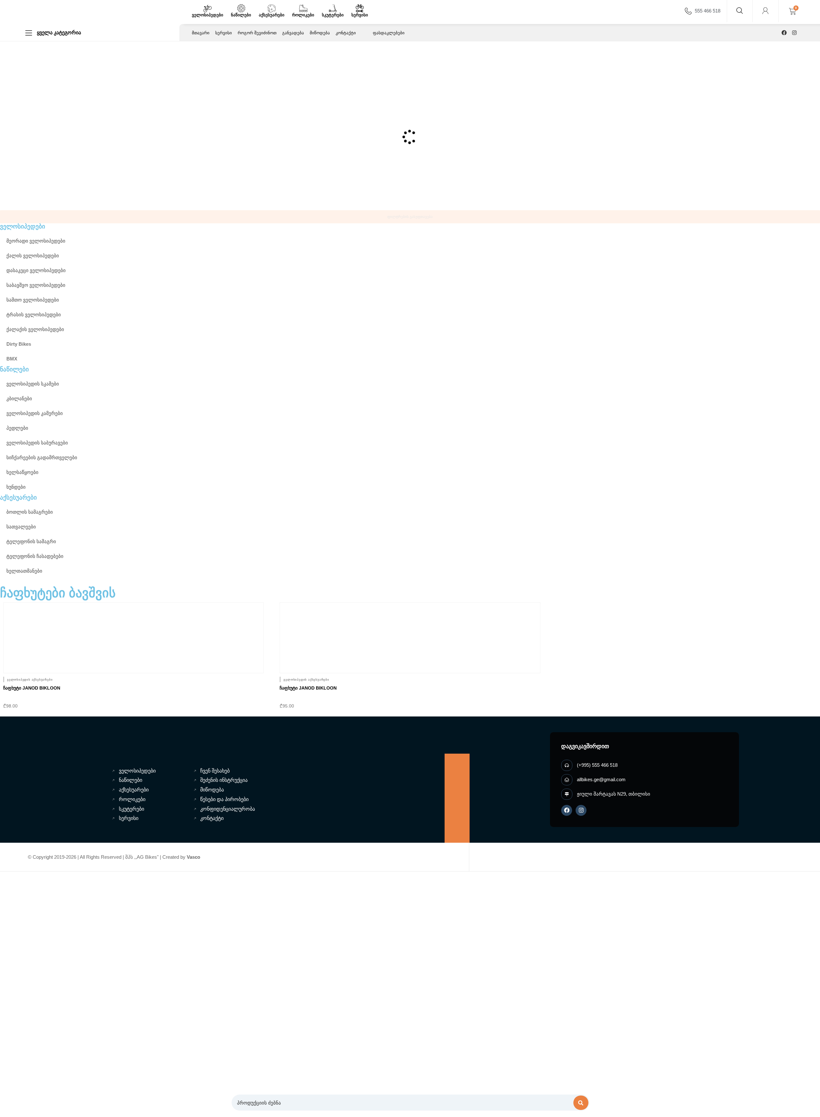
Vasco (193, 857)
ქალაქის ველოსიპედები (35, 329)
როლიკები (303, 14)
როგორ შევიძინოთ (257, 32)
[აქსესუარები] (271, 8)
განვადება (293, 32)
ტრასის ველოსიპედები (33, 314)
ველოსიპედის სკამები (32, 383)
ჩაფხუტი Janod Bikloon (31, 688)
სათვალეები (21, 526)
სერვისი (359, 14)
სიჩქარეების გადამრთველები (41, 457)
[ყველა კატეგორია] (28, 32)
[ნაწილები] (241, 8)
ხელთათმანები (24, 571)
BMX (11, 358)
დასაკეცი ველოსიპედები (36, 270)
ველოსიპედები (207, 14)
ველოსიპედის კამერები (34, 413)
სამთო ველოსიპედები (32, 299)
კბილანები (19, 398)
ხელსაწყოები (22, 472)
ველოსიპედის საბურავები (37, 442)
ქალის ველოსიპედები (32, 255)
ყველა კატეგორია (59, 32)
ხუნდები (16, 487)
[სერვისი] (360, 8)
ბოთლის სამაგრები (29, 512)
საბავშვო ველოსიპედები (35, 285)
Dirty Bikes (18, 344)
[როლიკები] (303, 8)
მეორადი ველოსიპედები (35, 241)
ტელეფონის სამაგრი (31, 541)
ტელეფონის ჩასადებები (34, 556)
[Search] (581, 1103)
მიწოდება (320, 32)
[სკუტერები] (333, 8)
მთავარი (200, 32)
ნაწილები (241, 14)
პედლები (17, 428)
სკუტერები (333, 14)
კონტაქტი (346, 32)
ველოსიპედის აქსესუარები (30, 679)
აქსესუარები (271, 14)
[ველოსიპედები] (207, 8)
